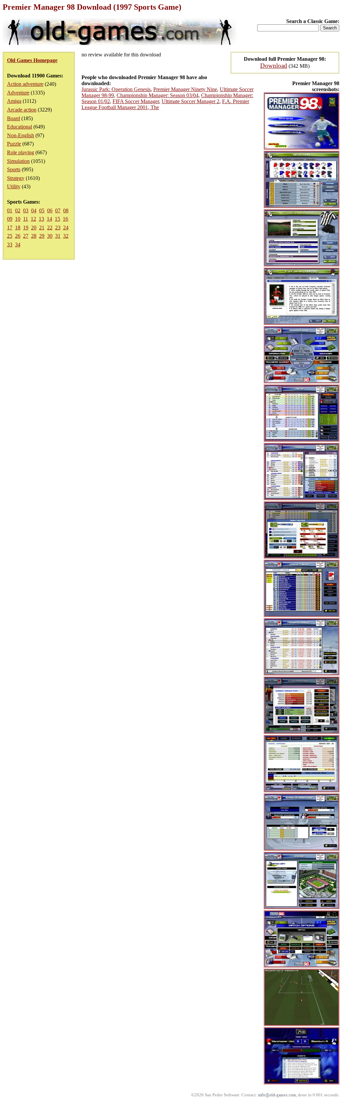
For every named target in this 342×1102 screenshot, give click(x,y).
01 (9, 210)
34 (17, 244)
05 (41, 210)
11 (25, 219)
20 (33, 227)
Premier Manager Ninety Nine (185, 89)
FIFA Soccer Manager (136, 101)
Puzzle (14, 144)
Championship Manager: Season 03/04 (157, 95)
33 (9, 244)
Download (273, 65)
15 (57, 219)
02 (17, 210)
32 (65, 236)
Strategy (15, 178)
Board (13, 118)
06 (49, 210)
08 (65, 210)
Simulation (18, 161)
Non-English (20, 135)
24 (65, 227)
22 (49, 227)
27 (25, 236)
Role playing (20, 152)
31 (57, 236)
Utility (13, 186)
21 (41, 227)
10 (17, 219)
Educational (19, 127)
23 (57, 227)
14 (49, 219)
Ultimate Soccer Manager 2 (190, 101)
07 (57, 210)
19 (25, 227)
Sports (13, 169)
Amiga (14, 101)
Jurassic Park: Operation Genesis (116, 89)
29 (41, 236)
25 (9, 236)
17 (9, 227)
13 (41, 219)
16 (65, 219)
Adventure (18, 92)
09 (9, 219)
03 (25, 210)
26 (17, 236)
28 (33, 236)
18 (17, 227)
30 (49, 236)
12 (33, 219)
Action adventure (25, 84)
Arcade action (21, 110)
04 (33, 210)
